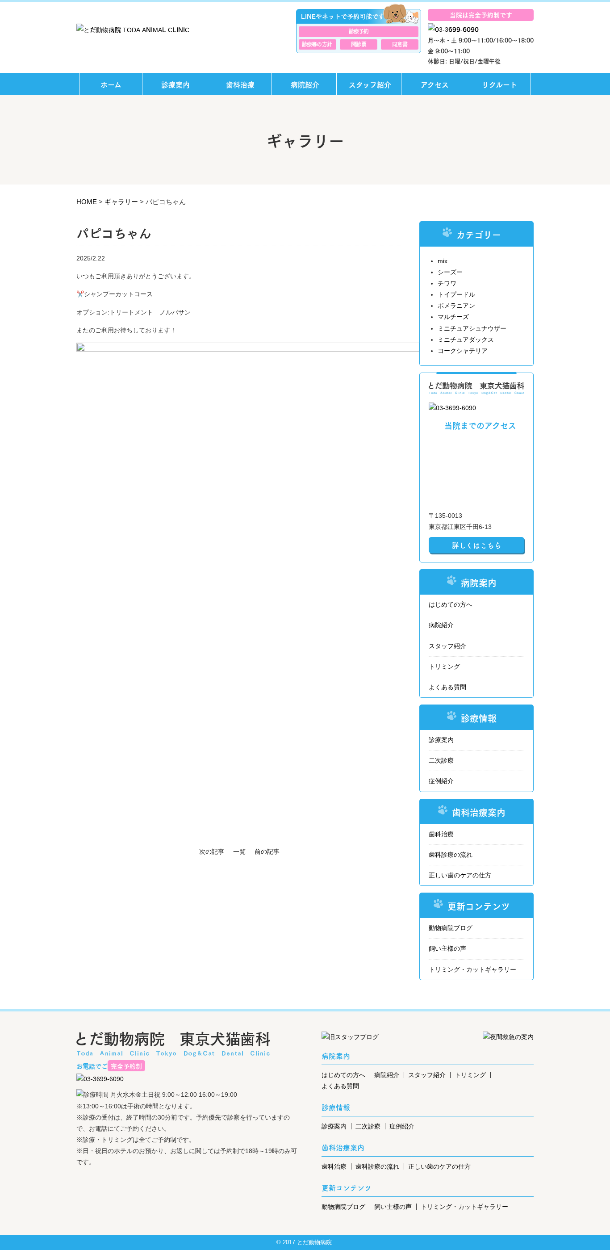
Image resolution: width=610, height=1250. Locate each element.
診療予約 (359, 31)
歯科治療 (240, 84)
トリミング (444, 666)
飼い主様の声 (447, 948)
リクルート (499, 84)
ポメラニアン (456, 305)
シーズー (450, 272)
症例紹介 (441, 780)
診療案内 (175, 84)
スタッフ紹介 (370, 84)
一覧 (239, 851)
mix (442, 260)
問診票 (358, 44)
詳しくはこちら (476, 545)
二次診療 (441, 760)
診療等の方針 (317, 44)
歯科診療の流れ (450, 854)
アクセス (435, 84)
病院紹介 (305, 84)
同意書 (399, 44)
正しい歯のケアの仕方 (460, 875)
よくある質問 (447, 687)
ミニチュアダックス (466, 339)
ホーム (110, 84)
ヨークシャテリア (463, 350)
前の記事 (267, 851)
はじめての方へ (450, 604)
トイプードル (456, 294)
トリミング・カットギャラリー (472, 969)
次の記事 (211, 851)
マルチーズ (453, 316)
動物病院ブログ (450, 927)
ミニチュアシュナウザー (472, 328)
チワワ (447, 283)
